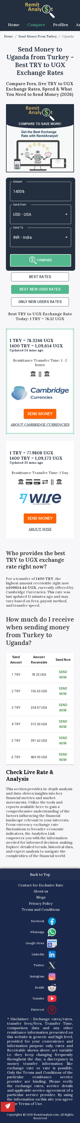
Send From (19, 204)
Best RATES (40, 277)
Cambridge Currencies (26, 592)
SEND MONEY (40, 413)
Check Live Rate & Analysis (29, 775)
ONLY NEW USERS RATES (40, 302)
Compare (36, 24)
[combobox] (34, 214)
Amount (17, 181)
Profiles (60, 24)
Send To (18, 227)
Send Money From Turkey (37, 36)
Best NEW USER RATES (40, 289)
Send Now (63, 674)
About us (41, 891)
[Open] (66, 214)
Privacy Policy (41, 903)
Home (13, 24)
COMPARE (44, 260)
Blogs (41, 897)
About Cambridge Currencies (40, 424)
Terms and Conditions (41, 909)
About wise (40, 529)
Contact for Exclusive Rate (40, 885)
